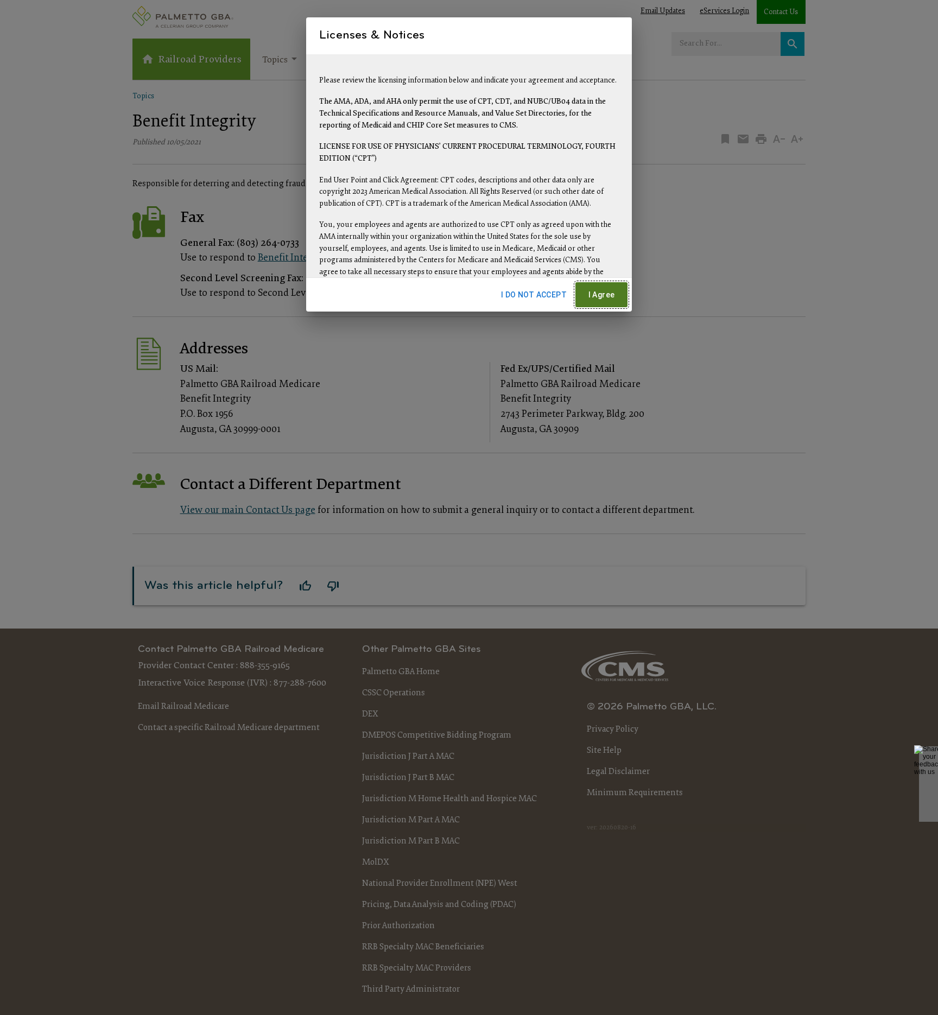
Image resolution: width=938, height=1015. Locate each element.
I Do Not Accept (534, 294)
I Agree (601, 294)
